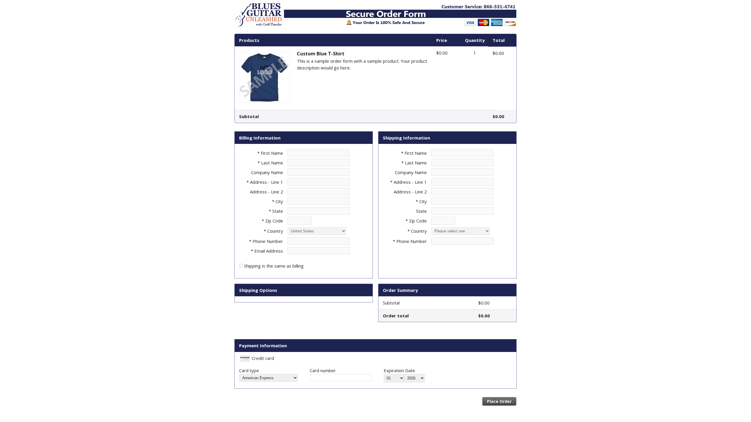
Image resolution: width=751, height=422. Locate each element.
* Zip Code (272, 221)
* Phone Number (410, 241)
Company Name (267, 172)
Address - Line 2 (266, 192)
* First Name (270, 153)
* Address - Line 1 (264, 182)
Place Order (499, 401)
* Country (273, 231)
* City (277, 201)
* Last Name (270, 163)
